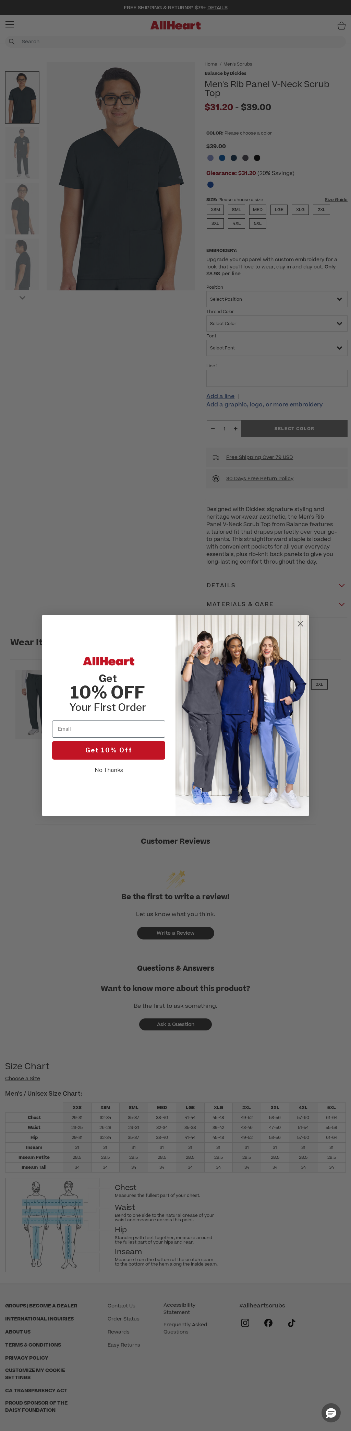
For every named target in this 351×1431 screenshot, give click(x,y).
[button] (331, 1412)
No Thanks (109, 770)
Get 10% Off (108, 750)
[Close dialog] (300, 624)
